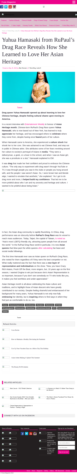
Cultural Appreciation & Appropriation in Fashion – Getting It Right (21, 406)
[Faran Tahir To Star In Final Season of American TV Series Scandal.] (12, 441)
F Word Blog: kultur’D (68, 25)
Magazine (39, 470)
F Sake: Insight (16, 25)
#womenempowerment (65, 308)
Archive (68, 470)
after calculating (45, 248)
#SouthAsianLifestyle (43, 308)
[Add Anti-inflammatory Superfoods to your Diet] (42, 436)
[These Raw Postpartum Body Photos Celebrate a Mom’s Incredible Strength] (5, 458)
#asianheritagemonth (16, 305)
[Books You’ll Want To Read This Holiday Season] (12, 458)
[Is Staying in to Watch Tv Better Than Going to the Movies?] (42, 392)
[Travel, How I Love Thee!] (12, 453)
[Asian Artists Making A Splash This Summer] (5, 360)
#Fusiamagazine (8, 308)
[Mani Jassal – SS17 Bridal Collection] (5, 392)
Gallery (46, 470)
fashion (5, 311)
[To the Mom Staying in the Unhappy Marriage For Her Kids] (5, 464)
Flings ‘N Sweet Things (40, 20)
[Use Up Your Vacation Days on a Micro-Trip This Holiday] (5, 351)
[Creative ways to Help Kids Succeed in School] (42, 452)
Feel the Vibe (64, 20)
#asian (5, 305)
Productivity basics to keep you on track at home (51, 443)
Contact (74, 470)
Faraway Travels (28, 25)
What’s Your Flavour (41, 25)
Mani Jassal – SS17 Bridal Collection (21, 388)
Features (4, 20)
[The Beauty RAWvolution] (5, 370)
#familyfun (40, 305)
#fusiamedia (20, 308)
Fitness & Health (26, 20)
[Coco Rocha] (5, 333)
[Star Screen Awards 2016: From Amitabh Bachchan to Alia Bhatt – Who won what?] (5, 400)
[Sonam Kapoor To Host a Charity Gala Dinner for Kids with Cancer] (5, 453)
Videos (52, 470)
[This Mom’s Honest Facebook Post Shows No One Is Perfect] (42, 400)
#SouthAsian (30, 308)
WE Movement (59, 470)
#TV (54, 308)
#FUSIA (58, 305)
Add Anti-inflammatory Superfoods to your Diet (51, 435)
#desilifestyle (30, 305)
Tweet (19, 107)
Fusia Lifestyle (54, 20)
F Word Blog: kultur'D (35, 68)
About (33, 470)
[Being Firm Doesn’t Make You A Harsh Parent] (12, 464)
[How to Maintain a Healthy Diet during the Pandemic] (5, 342)
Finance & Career (54, 25)
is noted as (60, 238)
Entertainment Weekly (34, 124)
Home (28, 470)
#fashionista (49, 305)
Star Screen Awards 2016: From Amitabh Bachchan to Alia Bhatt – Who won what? (22, 397)
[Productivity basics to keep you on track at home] (42, 444)
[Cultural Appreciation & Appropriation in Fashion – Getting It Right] (5, 409)
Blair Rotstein (23, 68)
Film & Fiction (5, 25)
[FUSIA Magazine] (38, 15)
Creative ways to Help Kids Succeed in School (51, 451)
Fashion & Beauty (14, 20)
